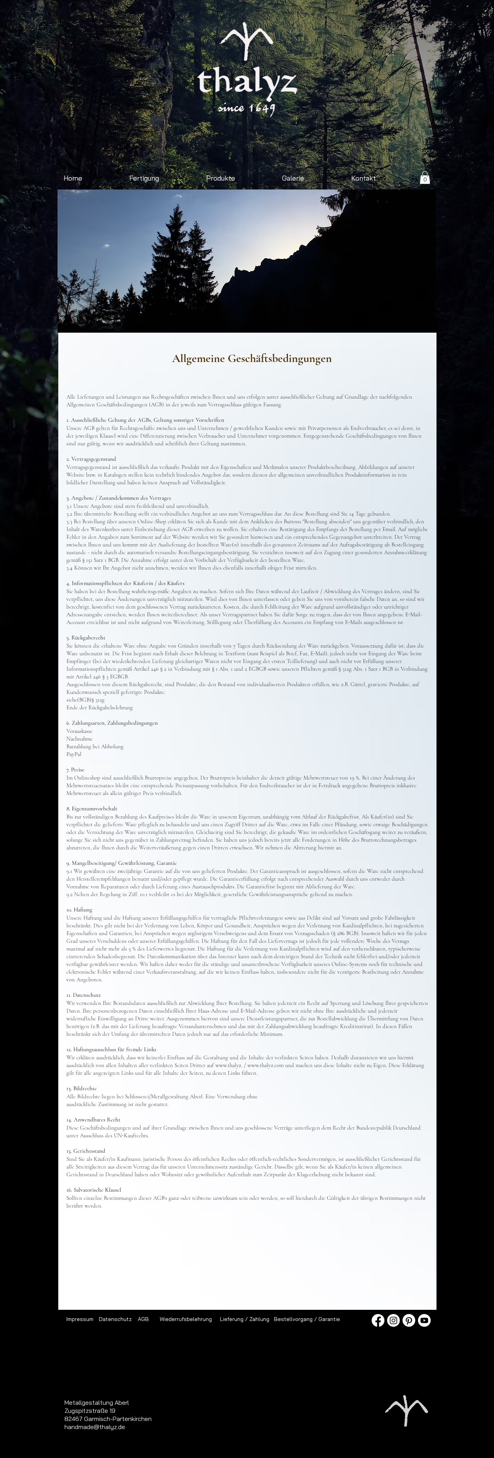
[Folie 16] (264, 320)
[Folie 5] (273, 320)
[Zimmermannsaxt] (202, 320)
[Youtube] (424, 1320)
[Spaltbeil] (220, 320)
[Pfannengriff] (300, 320)
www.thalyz (228, 1065)
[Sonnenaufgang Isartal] (193, 320)
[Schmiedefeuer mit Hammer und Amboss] (246, 320)
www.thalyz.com (265, 1065)
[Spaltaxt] (309, 320)
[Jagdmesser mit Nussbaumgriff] (238, 320)
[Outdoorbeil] (140, 320)
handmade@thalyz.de (94, 1427)
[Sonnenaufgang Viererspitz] (149, 320)
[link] (425, 177)
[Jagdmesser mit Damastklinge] (184, 320)
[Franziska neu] (167, 320)
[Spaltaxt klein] (158, 320)
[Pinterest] (409, 1320)
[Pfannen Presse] (282, 320)
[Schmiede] (211, 320)
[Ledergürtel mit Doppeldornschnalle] (344, 320)
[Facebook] (378, 1320)
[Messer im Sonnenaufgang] (326, 320)
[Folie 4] (255, 320)
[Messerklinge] (353, 320)
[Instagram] (393, 1320)
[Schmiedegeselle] (335, 320)
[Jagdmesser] (317, 320)
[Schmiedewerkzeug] (291, 320)
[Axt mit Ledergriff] (229, 320)
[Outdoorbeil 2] (175, 320)
